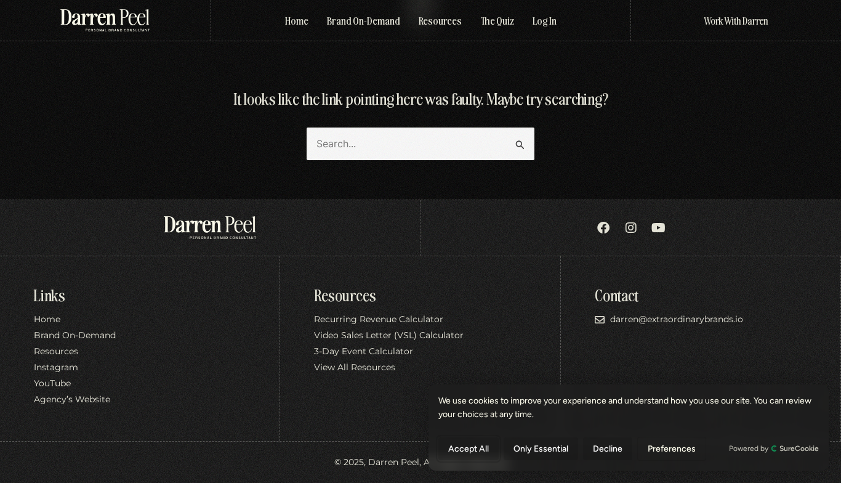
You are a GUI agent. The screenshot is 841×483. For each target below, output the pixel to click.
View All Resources (354, 367)
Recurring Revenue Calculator (378, 319)
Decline (607, 449)
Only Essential (540, 449)
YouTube (52, 383)
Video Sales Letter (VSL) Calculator (389, 335)
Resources (440, 20)
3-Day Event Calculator (363, 351)
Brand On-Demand (363, 20)
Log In (545, 20)
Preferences (672, 449)
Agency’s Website (72, 399)
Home (296, 20)
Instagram (56, 367)
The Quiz (497, 20)
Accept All (468, 449)
